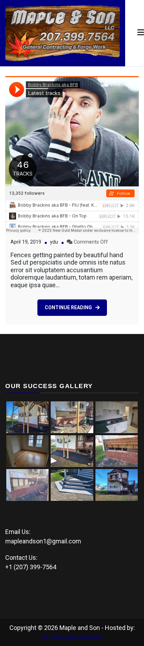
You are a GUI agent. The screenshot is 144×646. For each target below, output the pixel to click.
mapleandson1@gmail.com (43, 541)
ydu (54, 242)
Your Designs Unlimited (72, 637)
